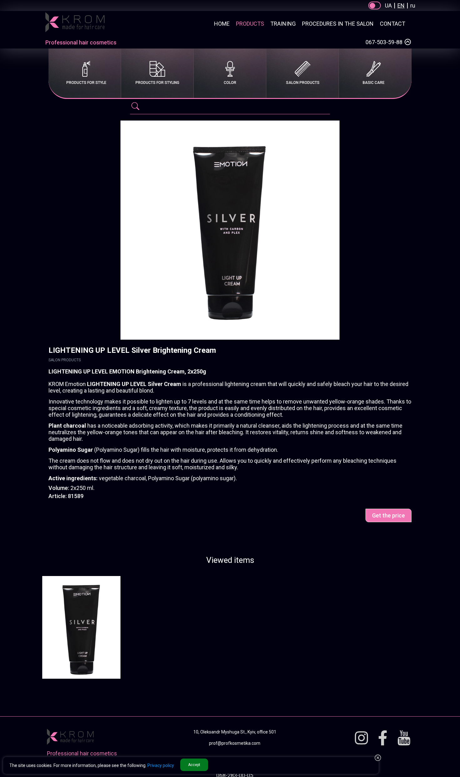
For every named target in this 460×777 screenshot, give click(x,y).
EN (401, 5)
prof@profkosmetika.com (234, 743)
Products (250, 23)
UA (388, 5)
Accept (194, 765)
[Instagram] (361, 738)
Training (283, 23)
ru (412, 5)
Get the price (388, 515)
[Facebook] (383, 738)
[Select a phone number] (407, 42)
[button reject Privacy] (378, 758)
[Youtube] (404, 738)
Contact (392, 23)
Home (222, 23)
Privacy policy (160, 765)
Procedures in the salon (338, 23)
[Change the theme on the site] (374, 5)
